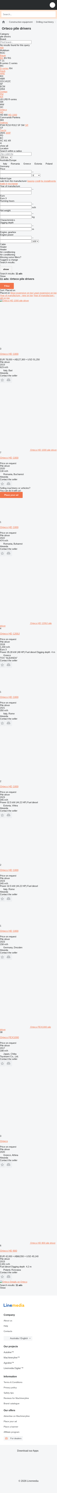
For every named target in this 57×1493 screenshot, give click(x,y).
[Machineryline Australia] (21, 5)
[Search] (53, 14)
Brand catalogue (11, 1403)
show (6, 269)
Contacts (8, 1331)
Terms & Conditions (13, 1382)
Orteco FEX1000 (9, 1037)
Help (6, 1326)
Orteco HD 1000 (9, 354)
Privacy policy (10, 1387)
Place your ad (11, 495)
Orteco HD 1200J (10, 633)
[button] (52, 5)
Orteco (4, 1141)
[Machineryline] (3, 22)
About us (8, 1320)
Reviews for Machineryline (16, 1398)
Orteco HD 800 (8, 1250)
